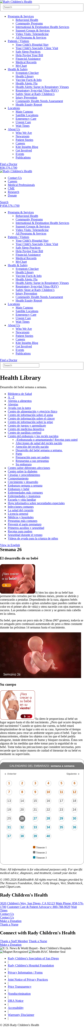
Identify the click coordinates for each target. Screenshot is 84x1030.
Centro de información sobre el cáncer (31, 418)
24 (74, 809)
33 (35, 827)
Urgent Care (23, 122)
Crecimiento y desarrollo (23, 482)
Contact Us (15, 178)
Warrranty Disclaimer (21, 1014)
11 (61, 792)
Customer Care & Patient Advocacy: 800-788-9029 (38, 907)
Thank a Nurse (9, 924)
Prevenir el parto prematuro (24, 524)
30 (74, 818)
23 (61, 809)
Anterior (11, 773)
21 (35, 809)
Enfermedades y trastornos (24, 496)
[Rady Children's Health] (16, 171)
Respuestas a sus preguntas (32, 460)
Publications (23, 157)
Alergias (13, 404)
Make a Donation (10, 921)
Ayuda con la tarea (19, 408)
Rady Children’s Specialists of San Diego (33, 958)
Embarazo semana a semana (25, 485)
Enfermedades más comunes (25, 492)
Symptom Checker (27, 72)
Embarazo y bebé (18, 489)
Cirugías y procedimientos (24, 475)
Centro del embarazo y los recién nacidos (33, 436)
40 (48, 836)
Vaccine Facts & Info (29, 80)
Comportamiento (18, 478)
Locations (14, 108)
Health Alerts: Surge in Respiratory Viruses (42, 87)
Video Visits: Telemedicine (32, 34)
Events (20, 154)
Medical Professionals (21, 185)
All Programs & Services (31, 37)
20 (22, 809)
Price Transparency (19, 986)
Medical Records (26, 62)
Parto (19, 453)
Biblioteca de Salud (20, 393)
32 (22, 827)
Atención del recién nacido (32, 446)
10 (48, 792)
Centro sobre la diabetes (22, 471)
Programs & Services (21, 16)
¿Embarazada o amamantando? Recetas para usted (47, 439)
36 (74, 827)
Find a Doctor (8, 164)
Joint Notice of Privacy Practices (28, 979)
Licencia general (18, 513)
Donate (12, 195)
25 (9, 818)
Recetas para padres (20, 531)
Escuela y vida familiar (22, 499)
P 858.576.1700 (10, 205)
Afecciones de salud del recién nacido (39, 443)
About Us (14, 129)
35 (61, 827)
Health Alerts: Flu (27, 83)
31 (9, 827)
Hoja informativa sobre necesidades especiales (36, 503)
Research (13, 192)
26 (22, 818)
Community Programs (29, 23)
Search (4, 202)
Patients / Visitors (18, 41)
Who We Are (24, 132)
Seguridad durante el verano (25, 535)
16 (48, 800)
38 (22, 836)
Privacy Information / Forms (25, 972)
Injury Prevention (26, 97)
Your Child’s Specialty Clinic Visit (37, 48)
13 (9, 800)
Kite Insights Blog (27, 147)
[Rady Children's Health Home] (16, 1)
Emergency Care (26, 118)
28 (48, 818)
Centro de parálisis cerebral (24, 432)
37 (9, 836)
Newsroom (22, 136)
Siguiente (71, 773)
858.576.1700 (8, 167)
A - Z (11, 397)
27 (35, 818)
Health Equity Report (29, 104)
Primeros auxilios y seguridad (26, 528)
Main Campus (24, 111)
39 (35, 836)
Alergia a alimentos (20, 401)
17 (61, 800)
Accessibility (16, 1007)
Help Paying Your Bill (29, 55)
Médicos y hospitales (21, 517)
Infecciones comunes (21, 506)
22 (48, 809)
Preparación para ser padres (32, 457)
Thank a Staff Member (14, 941)
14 (22, 800)
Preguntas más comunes (22, 520)
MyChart (21, 65)
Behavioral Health (27, 20)
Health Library (25, 76)
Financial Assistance (28, 58)
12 (74, 792)
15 (35, 800)
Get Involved (24, 150)
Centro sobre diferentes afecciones (29, 468)
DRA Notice (15, 1000)
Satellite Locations (27, 115)
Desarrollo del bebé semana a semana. (39, 450)
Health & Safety (18, 69)
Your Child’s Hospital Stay (32, 44)
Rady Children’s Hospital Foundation (31, 965)
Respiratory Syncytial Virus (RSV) (37, 90)
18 (74, 800)
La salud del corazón (20, 510)
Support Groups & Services (33, 30)
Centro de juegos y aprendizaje (27, 425)
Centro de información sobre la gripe (30, 422)
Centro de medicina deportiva (26, 429)
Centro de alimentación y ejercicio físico (32, 411)
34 (48, 827)
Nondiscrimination (19, 993)
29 (61, 818)
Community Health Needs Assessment (39, 101)
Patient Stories (24, 139)
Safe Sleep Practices (28, 51)
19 (9, 809)
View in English (10, 545)
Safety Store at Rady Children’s (35, 94)
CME (11, 188)
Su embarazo (24, 464)
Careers (20, 143)
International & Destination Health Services (42, 27)
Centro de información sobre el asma (30, 415)
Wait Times (22, 125)
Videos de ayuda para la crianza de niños (33, 538)
